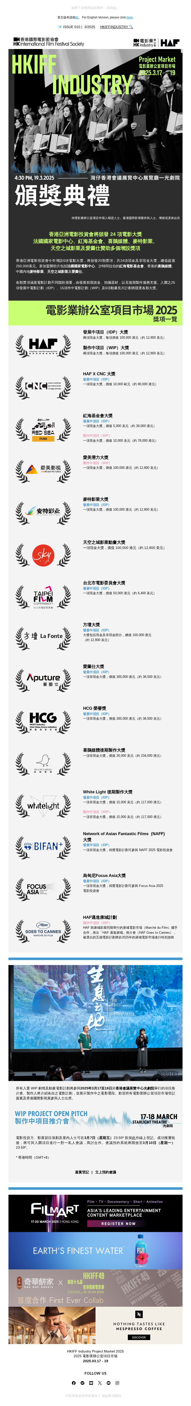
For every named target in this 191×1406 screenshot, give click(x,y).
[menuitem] (82, 1172)
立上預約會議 (105, 1172)
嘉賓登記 (82, 1172)
